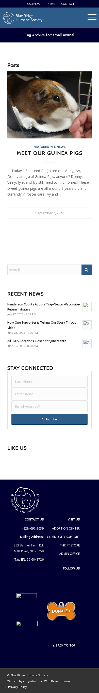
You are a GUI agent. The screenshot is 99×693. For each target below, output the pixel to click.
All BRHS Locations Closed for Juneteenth (36, 341)
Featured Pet (44, 147)
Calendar (34, 4)
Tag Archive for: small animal (49, 35)
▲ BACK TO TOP (64, 645)
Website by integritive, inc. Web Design (34, 681)
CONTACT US (34, 519)
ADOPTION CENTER (66, 528)
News (51, 4)
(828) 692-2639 (33, 528)
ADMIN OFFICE (69, 554)
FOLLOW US (71, 568)
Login (66, 681)
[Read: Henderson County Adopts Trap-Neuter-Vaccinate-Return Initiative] (87, 306)
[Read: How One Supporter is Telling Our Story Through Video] (87, 324)
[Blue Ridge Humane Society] (40, 18)
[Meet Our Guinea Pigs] (49, 104)
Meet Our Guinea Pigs (49, 153)
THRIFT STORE (70, 545)
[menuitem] (34, 4)
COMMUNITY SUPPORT (63, 537)
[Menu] (92, 24)
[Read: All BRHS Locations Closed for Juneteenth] (87, 343)
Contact (67, 4)
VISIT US (74, 519)
